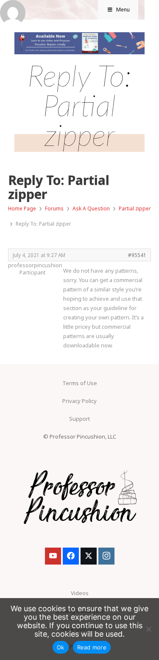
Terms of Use (79, 383)
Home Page (22, 208)
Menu (123, 9)
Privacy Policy (79, 401)
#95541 (137, 255)
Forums (54, 208)
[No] (148, 629)
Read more (91, 647)
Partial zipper (135, 208)
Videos (80, 593)
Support (79, 418)
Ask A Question (91, 208)
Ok (60, 647)
